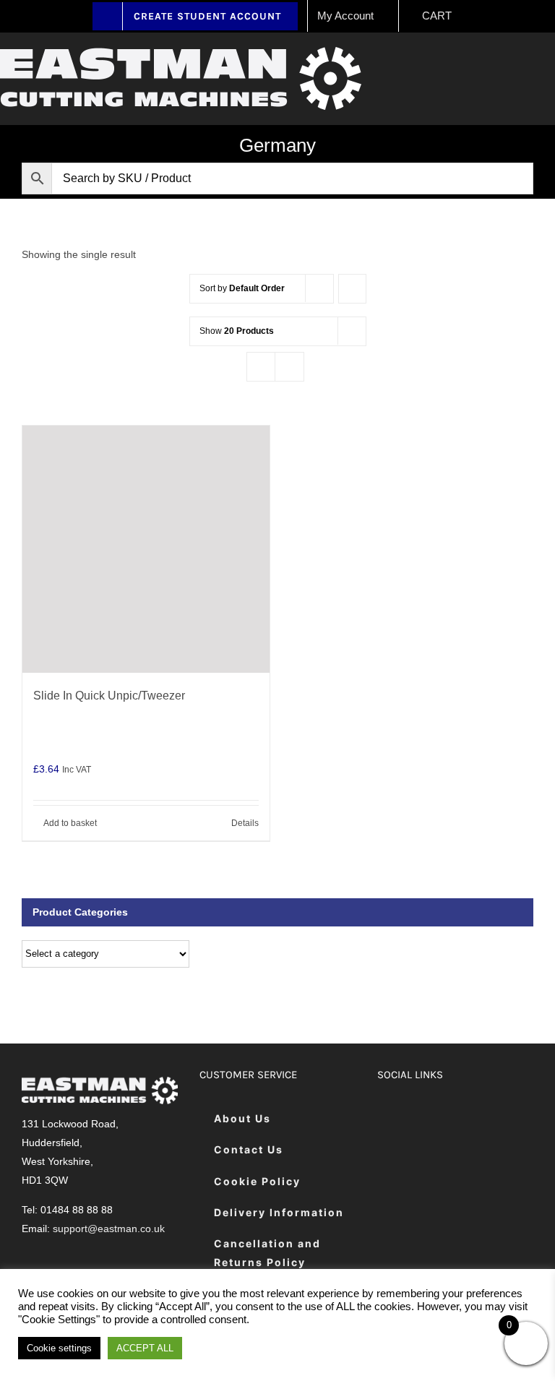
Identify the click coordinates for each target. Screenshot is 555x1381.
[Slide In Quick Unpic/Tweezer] (146, 549)
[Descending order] (352, 289)
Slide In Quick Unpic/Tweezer (109, 695)
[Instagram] (462, 1119)
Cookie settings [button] (59, 1348)
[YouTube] (498, 1119)
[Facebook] (390, 1119)
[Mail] (390, 1161)
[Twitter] (426, 1119)
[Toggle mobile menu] (549, 61)
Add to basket (70, 823)
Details (245, 823)
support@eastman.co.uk (109, 1228)
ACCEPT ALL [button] (144, 1348)
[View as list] (289, 367)
